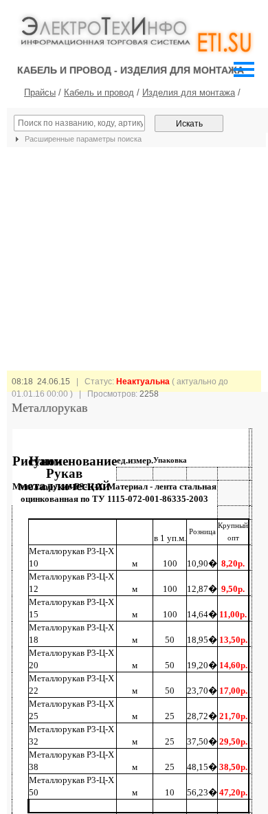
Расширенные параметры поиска (82, 139)
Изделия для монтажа (188, 92)
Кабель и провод (99, 92)
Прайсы (40, 92)
